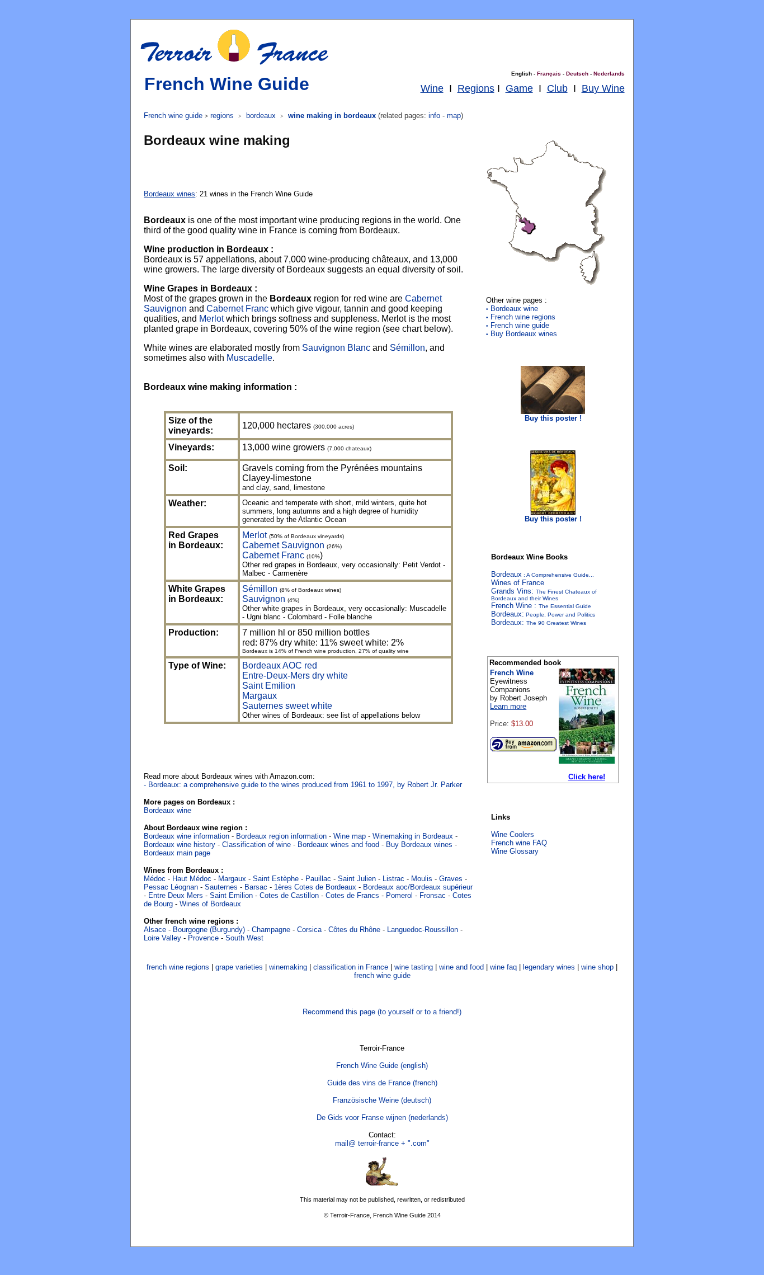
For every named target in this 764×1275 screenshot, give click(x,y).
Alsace (155, 929)
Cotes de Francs (352, 895)
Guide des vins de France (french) (382, 1083)
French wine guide (517, 325)
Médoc (155, 878)
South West (244, 938)
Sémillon (407, 347)
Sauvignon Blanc (336, 347)
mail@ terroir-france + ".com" (382, 1143)
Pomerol (399, 895)
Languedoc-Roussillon (422, 929)
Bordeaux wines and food (338, 844)
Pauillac (318, 878)
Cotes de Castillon (289, 895)
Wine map (349, 836)
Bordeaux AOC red (279, 665)
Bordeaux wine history (179, 844)
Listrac (393, 878)
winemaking (288, 967)
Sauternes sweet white (287, 706)
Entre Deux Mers (175, 895)
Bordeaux (542, 574)
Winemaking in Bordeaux (413, 836)
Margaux (259, 695)
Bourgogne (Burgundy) (209, 929)
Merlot (211, 318)
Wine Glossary (515, 851)
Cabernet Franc (237, 308)
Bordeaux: (538, 622)
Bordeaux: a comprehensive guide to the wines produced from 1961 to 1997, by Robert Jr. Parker (305, 784)
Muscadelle (249, 358)
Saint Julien (357, 878)
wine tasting (413, 967)
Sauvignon (263, 599)
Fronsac (432, 895)
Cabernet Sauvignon (283, 545)
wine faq (503, 967)
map (454, 115)
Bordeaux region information (282, 836)
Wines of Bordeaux (210, 904)
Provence (203, 938)
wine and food (461, 967)
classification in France (350, 967)
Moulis (421, 878)
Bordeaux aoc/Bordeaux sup (409, 887)
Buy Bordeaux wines (521, 334)
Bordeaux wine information (188, 836)
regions (222, 115)
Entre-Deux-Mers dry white (295, 675)
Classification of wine (256, 844)
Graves (451, 878)
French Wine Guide (226, 84)
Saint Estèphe (276, 878)
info (434, 115)
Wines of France (517, 582)
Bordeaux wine (167, 810)
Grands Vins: (544, 594)
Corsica (309, 929)
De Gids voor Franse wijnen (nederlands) (382, 1117)
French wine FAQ (519, 843)
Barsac (255, 887)
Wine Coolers (512, 834)
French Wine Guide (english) (382, 1065)
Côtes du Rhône (354, 929)
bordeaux (261, 115)
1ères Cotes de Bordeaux (315, 887)
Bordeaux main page (177, 853)
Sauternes (221, 887)
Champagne (271, 929)
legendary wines (549, 967)
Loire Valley (162, 938)
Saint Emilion (268, 685)
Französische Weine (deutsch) (382, 1100)
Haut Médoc (191, 878)
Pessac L (159, 887)
